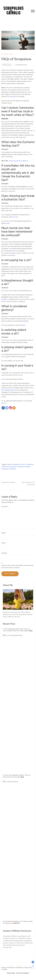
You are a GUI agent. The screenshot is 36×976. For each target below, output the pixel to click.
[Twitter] (6, 407)
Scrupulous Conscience (8, 469)
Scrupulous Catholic (24, 467)
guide (23, 325)
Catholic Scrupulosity (13, 464)
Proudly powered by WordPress (12, 968)
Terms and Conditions (22, 973)
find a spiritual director (8, 390)
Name (3, 533)
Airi (29, 968)
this (14, 217)
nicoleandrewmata (21, 65)
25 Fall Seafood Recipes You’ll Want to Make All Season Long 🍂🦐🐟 (18, 922)
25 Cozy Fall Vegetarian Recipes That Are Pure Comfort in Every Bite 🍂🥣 (16, 776)
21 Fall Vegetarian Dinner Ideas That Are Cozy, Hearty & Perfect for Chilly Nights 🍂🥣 (18, 630)
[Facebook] (3, 407)
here (14, 97)
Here (3, 379)
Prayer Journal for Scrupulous (18, 161)
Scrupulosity (7, 65)
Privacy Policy (11, 973)
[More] (14, 407)
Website (4, 553)
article (14, 251)
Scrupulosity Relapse (8, 482)
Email (3, 543)
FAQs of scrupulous (27, 464)
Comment (5, 506)
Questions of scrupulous (9, 467)
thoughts (4, 299)
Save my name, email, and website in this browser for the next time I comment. (17, 566)
